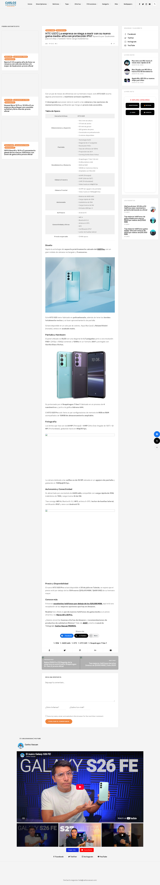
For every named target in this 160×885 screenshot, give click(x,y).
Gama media (50, 30)
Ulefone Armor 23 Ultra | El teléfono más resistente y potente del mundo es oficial (135, 208)
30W (57, 643)
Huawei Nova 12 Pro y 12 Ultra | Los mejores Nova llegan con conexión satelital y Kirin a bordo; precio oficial (19, 108)
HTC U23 (83, 643)
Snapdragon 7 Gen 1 (98, 643)
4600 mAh (66, 643)
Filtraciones (91, 4)
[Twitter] (143, 4)
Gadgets (105, 4)
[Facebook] (139, 4)
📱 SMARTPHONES (132, 105)
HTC (75, 643)
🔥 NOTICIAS (147, 105)
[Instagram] (146, 4)
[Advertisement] (143, 154)
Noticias (56, 4)
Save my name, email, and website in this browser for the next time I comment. (75, 716)
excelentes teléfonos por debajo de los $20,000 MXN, (77, 604)
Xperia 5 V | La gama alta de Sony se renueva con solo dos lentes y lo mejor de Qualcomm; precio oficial (19, 64)
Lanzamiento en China (21, 100)
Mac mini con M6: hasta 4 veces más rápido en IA (142, 62)
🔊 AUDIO (132, 112)
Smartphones (41, 4)
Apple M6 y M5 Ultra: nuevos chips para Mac (143, 79)
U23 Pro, (101, 249)
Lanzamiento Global (20, 57)
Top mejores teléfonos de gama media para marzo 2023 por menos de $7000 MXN (135, 219)
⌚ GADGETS (147, 112)
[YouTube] (150, 4)
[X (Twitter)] (157, 441)
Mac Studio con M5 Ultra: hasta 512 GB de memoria (142, 70)
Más (116, 4)
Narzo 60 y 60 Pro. (64, 615)
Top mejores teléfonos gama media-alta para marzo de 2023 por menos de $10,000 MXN (136, 231)
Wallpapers (128, 4)
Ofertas (78, 4)
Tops (67, 4)
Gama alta (8, 57)
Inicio (30, 4)
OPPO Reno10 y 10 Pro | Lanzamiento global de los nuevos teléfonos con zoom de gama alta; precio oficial (19, 152)
